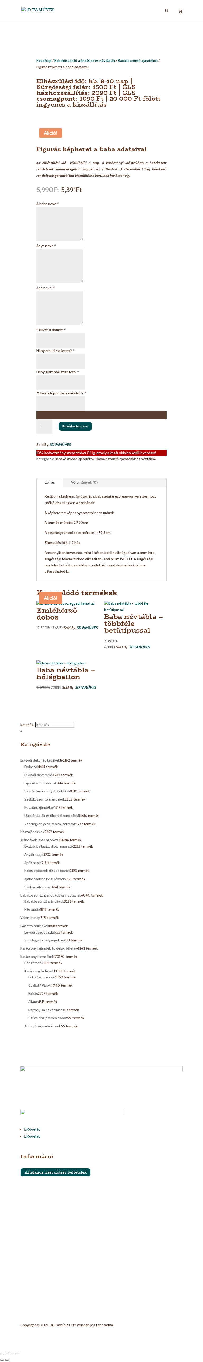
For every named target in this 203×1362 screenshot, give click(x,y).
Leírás (50, 482)
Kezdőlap (44, 60)
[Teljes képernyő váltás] (7, 1353)
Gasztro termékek (34, 1268)
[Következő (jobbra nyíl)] (7, 1360)
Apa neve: (45, 287)
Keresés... (27, 724)
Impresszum (30, 1196)
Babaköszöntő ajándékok (138, 60)
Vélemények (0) (84, 482)
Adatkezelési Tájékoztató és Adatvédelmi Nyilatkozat (62, 1206)
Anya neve (46, 245)
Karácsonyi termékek (37, 1249)
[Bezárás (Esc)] (17, 1353)
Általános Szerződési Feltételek (55, 1172)
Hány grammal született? (57, 372)
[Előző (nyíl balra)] (2, 1360)
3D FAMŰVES (60, 444)
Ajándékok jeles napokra (39, 1261)
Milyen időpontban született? (61, 393)
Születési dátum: (51, 329)
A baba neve (47, 203)
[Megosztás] (12, 1353)
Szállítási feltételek (35, 1186)
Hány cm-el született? (55, 350)
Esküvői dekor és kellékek (40, 1236)
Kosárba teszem (75, 426)
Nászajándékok (32, 1255)
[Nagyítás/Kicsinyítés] (2, 1353)
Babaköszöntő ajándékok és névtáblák (84, 60)
